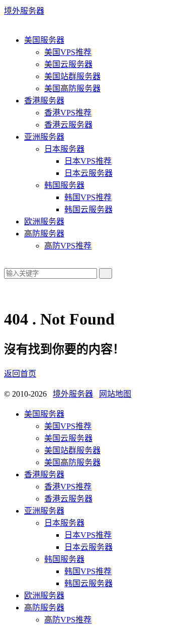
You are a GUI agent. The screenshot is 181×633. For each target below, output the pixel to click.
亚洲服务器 (44, 137)
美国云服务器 (68, 64)
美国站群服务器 (72, 76)
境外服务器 (24, 11)
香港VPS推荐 (68, 112)
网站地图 (115, 394)
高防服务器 (44, 233)
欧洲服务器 (44, 221)
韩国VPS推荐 (88, 197)
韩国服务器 (64, 185)
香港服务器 (44, 100)
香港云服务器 (68, 124)
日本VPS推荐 (88, 161)
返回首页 (20, 373)
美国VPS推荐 (68, 52)
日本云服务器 (88, 173)
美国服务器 (44, 40)
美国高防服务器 (72, 88)
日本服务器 (64, 149)
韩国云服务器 (88, 209)
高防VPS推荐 (68, 245)
